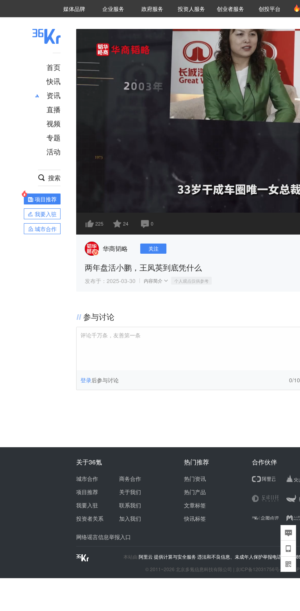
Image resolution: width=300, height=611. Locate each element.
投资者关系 (90, 518)
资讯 (53, 95)
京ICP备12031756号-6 (260, 569)
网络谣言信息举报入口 (103, 537)
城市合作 (87, 478)
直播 (53, 109)
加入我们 (130, 518)
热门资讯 (195, 478)
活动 (53, 151)
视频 (53, 123)
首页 (53, 67)
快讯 (53, 81)
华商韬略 (115, 248)
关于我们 (130, 492)
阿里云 (146, 556)
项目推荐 (87, 492)
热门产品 (195, 492)
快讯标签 (195, 518)
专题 (53, 137)
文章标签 (195, 505)
